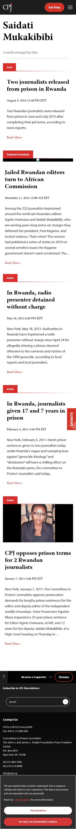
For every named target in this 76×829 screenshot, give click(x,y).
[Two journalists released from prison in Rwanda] (38, 108)
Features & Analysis (18, 154)
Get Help (54, 7)
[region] (38, 802)
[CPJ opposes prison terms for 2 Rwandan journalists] (38, 523)
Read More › (15, 137)
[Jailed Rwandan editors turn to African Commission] (38, 160)
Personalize (37, 810)
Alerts (10, 278)
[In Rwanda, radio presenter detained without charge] (38, 330)
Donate (64, 677)
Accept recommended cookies (38, 821)
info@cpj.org (10, 773)
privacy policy (22, 800)
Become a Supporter (33, 677)
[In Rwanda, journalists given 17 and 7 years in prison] (38, 441)
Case (9, 67)
